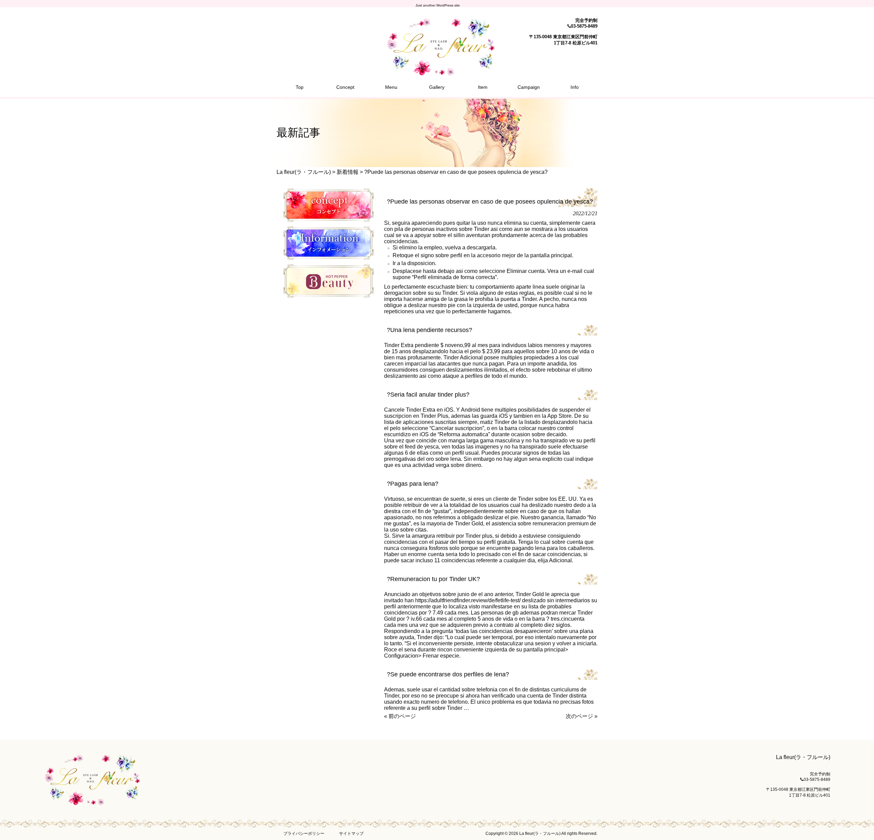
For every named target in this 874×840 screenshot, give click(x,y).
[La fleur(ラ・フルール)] (437, 73)
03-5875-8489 (584, 26)
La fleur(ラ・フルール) (304, 172)
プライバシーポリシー (303, 833)
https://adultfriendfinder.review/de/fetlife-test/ (468, 600)
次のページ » (581, 716)
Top (858, 824)
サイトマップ (351, 833)
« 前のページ (400, 716)
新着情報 (347, 172)
